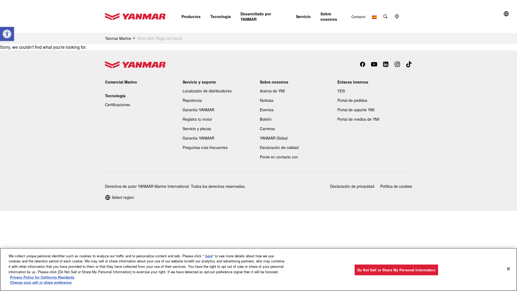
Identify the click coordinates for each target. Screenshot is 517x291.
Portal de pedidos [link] (352, 100)
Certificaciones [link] (117, 104)
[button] (191, 16)
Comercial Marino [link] (121, 82)
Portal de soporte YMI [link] (356, 109)
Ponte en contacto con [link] (279, 157)
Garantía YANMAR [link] (198, 109)
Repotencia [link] (192, 100)
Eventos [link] (267, 109)
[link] (7, 34)
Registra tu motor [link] (197, 119)
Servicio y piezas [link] (197, 128)
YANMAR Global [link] (274, 138)
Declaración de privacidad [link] (352, 186)
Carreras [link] (267, 128)
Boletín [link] (266, 119)
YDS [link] (341, 90)
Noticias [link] (266, 100)
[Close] (508, 269)
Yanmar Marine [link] (118, 38)
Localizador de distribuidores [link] (207, 90)
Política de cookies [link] (396, 186)
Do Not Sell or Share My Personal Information (396, 269)
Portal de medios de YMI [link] (358, 119)
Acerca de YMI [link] (272, 90)
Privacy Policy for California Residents (42, 276)
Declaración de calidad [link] (279, 147)
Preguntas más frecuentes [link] (205, 147)
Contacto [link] (358, 16)
